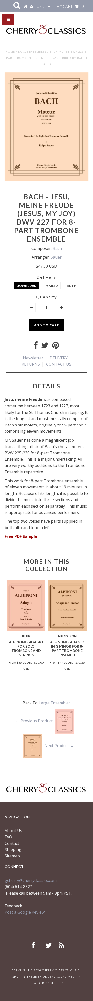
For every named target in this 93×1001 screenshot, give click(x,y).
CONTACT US (58, 364)
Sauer (56, 257)
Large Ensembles (32, 51)
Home (10, 51)
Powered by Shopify (46, 983)
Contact (12, 843)
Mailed (52, 285)
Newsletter (33, 358)
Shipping (13, 849)
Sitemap (12, 856)
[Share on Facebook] (36, 346)
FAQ (8, 837)
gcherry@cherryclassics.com (31, 880)
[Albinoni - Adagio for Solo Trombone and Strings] (26, 629)
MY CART (70, 6)
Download (27, 285)
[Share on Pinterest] (55, 346)
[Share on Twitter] (45, 346)
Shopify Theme (24, 976)
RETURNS (31, 364)
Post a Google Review (25, 912)
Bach (57, 248)
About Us (13, 830)
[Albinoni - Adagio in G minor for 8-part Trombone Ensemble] (67, 629)
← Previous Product (34, 721)
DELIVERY (59, 358)
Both (71, 285)
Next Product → (59, 745)
